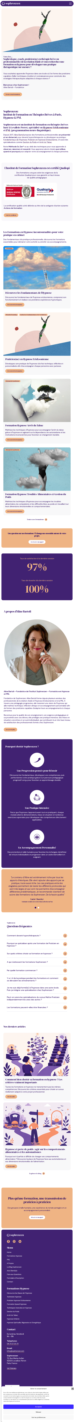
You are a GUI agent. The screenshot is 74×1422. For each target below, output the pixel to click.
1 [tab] (35, 907)
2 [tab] (38, 907)
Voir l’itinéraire (11, 1368)
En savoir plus (10, 729)
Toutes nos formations (35, 519)
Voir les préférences (38, 1417)
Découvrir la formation (14, 305)
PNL (8, 130)
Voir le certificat (11, 215)
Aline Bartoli (19, 135)
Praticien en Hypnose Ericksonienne (42, 140)
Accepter (38, 1407)
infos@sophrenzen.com (15, 1351)
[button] (73, 1389)
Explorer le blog (35, 1173)
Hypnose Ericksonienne (56, 127)
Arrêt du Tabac (45, 142)
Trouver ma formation (12, 94)
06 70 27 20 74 (12, 1344)
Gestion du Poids (30, 142)
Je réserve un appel (37, 542)
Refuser (38, 1412)
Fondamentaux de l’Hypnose (15, 140)
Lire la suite (11, 1097)
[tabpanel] (37, 889)
